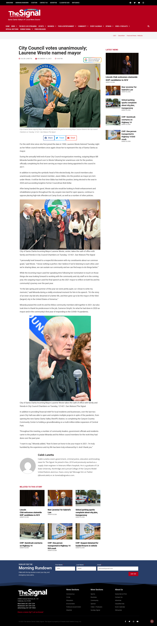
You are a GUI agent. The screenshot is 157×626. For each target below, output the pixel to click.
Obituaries (75, 3)
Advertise (53, 3)
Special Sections (12, 29)
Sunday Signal (25, 29)
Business (51, 26)
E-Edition (34, 3)
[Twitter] (134, 2)
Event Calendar (96, 26)
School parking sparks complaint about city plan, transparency (87, 512)
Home (8, 26)
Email (99, 565)
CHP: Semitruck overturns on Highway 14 (128, 119)
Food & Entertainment (66, 26)
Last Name (80, 565)
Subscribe (9, 3)
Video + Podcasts (121, 26)
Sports (41, 26)
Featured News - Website (135, 35)
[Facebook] (130, 2)
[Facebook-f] (125, 621)
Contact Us (44, 3)
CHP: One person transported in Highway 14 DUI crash (59, 545)
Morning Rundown (22, 3)
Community (82, 26)
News (13, 26)
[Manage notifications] (152, 621)
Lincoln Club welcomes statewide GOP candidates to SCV (31, 512)
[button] (148, 26)
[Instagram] (143, 2)
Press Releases (40, 29)
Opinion (108, 26)
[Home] (110, 35)
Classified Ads (64, 3)
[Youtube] (139, 2)
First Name (59, 565)
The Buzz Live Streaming (28, 26)
